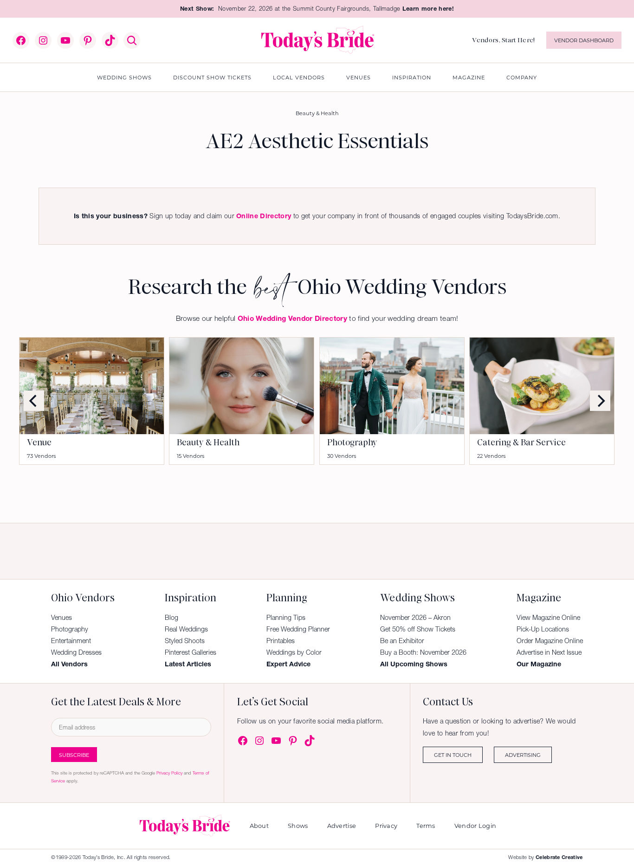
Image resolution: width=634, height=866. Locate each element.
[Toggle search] (131, 40)
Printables (280, 641)
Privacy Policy (169, 772)
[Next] (600, 401)
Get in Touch (453, 754)
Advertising (523, 754)
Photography (352, 442)
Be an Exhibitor (402, 641)
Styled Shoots (185, 641)
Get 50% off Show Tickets (417, 629)
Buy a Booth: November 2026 (423, 652)
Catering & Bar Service (521, 442)
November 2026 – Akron (415, 617)
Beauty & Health (317, 113)
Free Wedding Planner (298, 629)
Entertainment (71, 641)
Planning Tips (285, 617)
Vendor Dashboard (584, 40)
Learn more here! (428, 8)
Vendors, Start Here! (503, 40)
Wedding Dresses (76, 652)
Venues (61, 617)
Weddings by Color (294, 652)
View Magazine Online (548, 617)
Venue (39, 442)
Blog (171, 617)
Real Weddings (186, 629)
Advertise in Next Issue (549, 652)
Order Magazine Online (550, 641)
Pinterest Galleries (190, 652)
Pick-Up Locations (543, 629)
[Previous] (34, 401)
